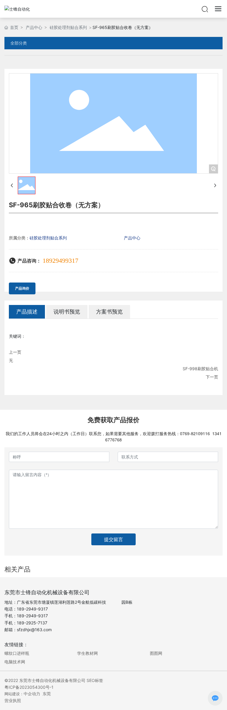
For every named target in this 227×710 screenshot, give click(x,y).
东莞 (47, 693)
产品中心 (34, 27)
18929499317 (60, 260)
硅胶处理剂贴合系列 (68, 27)
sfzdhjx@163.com (34, 629)
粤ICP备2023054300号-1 (28, 687)
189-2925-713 (31, 622)
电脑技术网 (14, 661)
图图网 (156, 653)
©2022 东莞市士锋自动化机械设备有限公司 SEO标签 (53, 680)
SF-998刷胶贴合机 (200, 368)
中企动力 (32, 693)
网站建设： (14, 693)
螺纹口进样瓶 (16, 653)
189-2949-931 (31, 615)
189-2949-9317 (32, 608)
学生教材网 (87, 653)
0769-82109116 (195, 433)
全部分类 (18, 43)
